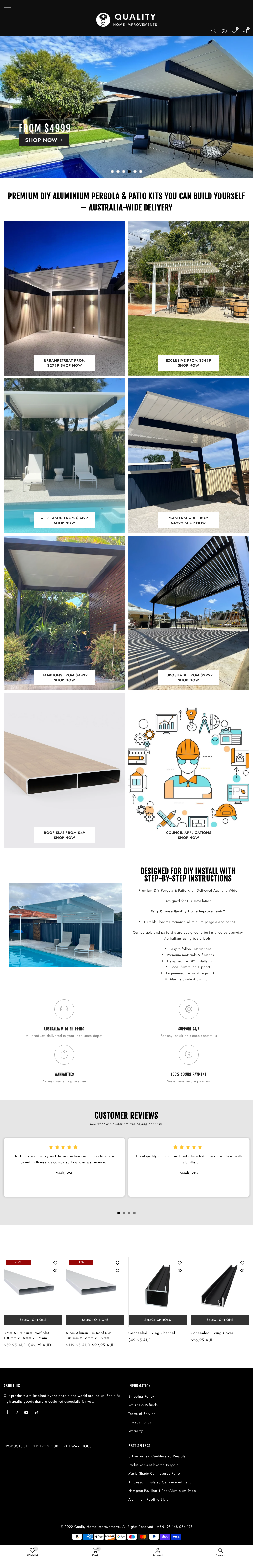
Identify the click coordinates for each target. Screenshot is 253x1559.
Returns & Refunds (143, 1404)
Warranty (135, 1430)
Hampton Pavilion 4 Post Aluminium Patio (162, 1490)
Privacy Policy (139, 1422)
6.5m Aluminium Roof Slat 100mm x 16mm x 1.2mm (89, 1335)
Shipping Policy (141, 1396)
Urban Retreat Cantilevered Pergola (157, 1456)
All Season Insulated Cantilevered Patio (160, 1482)
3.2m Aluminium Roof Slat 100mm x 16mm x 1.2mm (26, 1335)
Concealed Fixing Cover (212, 1333)
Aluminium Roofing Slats (148, 1499)
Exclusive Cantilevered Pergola (153, 1464)
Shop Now (34, 156)
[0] (244, 31)
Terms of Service (142, 1413)
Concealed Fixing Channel (151, 1333)
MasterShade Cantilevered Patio (154, 1473)
